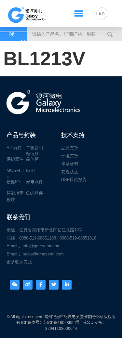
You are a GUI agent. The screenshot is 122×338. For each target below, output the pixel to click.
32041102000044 (61, 328)
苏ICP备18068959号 (61, 322)
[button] (78, 13)
